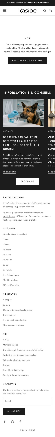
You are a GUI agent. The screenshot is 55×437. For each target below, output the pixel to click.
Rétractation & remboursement (16, 360)
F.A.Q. (6, 339)
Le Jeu (5, 264)
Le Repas (7, 249)
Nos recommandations (13, 325)
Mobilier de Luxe (10, 280)
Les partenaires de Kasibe (14, 320)
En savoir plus (9, 171)
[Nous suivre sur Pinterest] (20, 421)
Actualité (8, 131)
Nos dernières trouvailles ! (15, 234)
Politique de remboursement (16, 375)
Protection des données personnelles (19, 355)
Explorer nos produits (27, 60)
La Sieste (7, 254)
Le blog (6, 304)
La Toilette (7, 269)
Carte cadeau (9, 315)
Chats (5, 239)
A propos (7, 299)
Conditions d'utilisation (13, 370)
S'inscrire (14, 411)
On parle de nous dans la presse (17, 309)
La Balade (7, 259)
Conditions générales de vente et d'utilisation (23, 349)
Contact (6, 365)
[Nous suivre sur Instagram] (12, 421)
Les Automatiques (11, 275)
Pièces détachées (11, 285)
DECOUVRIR (27, 181)
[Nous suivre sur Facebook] (4, 421)
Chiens (6, 244)
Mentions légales (10, 344)
